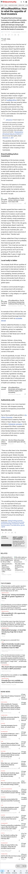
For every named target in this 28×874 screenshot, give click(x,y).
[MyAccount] (26, 2)
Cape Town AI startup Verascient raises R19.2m (11, 696)
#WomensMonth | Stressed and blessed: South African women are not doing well (10, 754)
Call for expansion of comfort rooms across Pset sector (10, 818)
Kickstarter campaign (15, 424)
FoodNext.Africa (11, 100)
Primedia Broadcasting (6, 684)
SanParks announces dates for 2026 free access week (10, 718)
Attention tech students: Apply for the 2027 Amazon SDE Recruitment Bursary (10, 774)
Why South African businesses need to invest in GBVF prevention (13, 668)
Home (2, 5)
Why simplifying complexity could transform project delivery (10, 791)
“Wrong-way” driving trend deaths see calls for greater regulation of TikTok (13, 596)
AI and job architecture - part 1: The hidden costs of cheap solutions (10, 735)
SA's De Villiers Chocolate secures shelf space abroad (16, 441)
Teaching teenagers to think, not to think (9, 726)
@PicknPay (9, 120)
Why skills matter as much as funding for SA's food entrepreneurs (20, 567)
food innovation (5, 525)
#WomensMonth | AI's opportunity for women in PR (13, 614)
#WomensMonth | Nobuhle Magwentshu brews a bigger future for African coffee (7, 567)
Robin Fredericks (11, 394)
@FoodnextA (5, 134)
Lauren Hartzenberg (16, 31)
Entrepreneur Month (18, 523)
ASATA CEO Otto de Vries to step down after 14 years (11, 856)
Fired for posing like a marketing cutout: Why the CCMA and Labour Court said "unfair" (11, 827)
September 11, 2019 (7, 137)
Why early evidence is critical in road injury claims (10, 745)
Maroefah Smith (4, 712)
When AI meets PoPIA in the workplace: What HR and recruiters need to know (9, 846)
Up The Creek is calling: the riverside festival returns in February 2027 (9, 836)
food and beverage (6, 523)
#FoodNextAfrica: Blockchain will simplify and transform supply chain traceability (17, 390)
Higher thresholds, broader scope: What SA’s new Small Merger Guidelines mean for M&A (13, 646)
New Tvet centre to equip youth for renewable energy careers (10, 783)
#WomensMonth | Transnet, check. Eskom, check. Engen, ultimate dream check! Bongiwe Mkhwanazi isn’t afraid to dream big (10, 707)
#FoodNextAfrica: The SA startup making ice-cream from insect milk (16, 199)
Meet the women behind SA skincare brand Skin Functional (10, 800)
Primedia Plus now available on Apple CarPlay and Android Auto (12, 681)
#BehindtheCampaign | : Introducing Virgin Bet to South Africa (13, 632)
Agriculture (21, 5)
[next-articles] (26, 559)
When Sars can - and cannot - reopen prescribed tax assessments (9, 764)
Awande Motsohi (4, 617)
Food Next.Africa (15, 525)
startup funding (12, 520)
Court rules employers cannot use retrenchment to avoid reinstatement (10, 809)
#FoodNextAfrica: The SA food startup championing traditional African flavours (16, 302)
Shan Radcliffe (4, 830)
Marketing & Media (13, 5)
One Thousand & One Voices (16, 522)
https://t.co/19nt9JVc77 (16, 134)
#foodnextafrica (18, 132)
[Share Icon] (25, 203)
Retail (6, 5)
